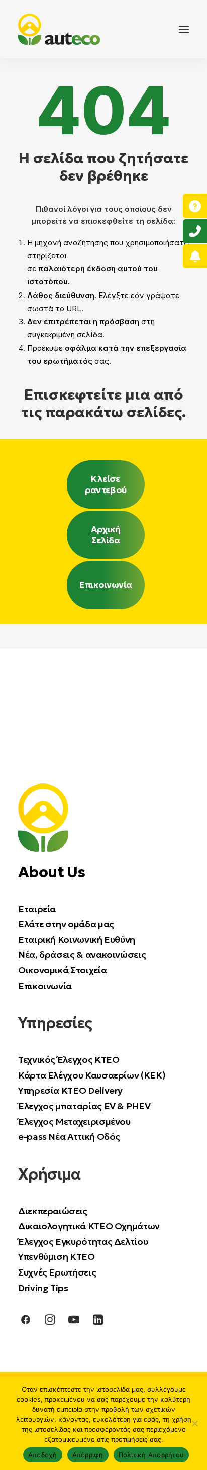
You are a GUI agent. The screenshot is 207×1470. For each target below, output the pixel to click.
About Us (51, 872)
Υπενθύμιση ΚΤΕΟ (56, 1256)
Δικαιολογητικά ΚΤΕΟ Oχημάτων (90, 1226)
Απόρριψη (88, 1455)
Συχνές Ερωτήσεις (57, 1272)
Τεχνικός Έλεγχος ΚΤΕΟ (68, 1059)
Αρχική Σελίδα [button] (107, 534)
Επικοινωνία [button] (105, 585)
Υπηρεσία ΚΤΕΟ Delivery (70, 1090)
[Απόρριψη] (194, 1423)
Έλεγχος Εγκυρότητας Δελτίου (83, 1241)
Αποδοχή (42, 1455)
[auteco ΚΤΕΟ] (59, 29)
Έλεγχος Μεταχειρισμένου (74, 1121)
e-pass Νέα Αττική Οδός (69, 1136)
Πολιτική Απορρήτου (151, 1455)
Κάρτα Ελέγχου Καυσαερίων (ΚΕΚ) (91, 1075)
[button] (184, 29)
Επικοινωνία (45, 986)
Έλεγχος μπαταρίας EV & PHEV (84, 1106)
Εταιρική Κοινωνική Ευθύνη (76, 939)
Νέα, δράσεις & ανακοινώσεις (82, 954)
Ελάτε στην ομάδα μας (66, 924)
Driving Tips (43, 1288)
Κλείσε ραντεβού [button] (106, 484)
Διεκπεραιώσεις (52, 1211)
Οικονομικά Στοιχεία (62, 970)
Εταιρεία (37, 909)
